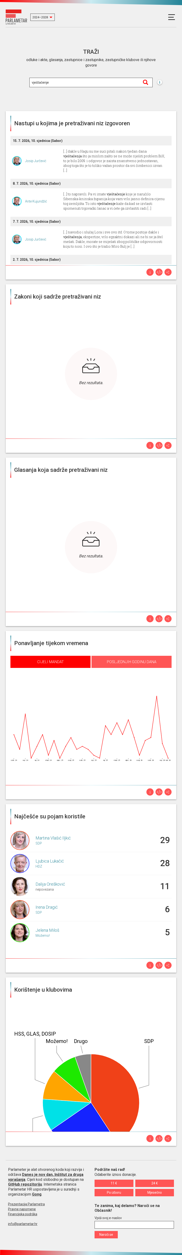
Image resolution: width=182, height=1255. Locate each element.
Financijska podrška (22, 1214)
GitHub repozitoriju (25, 1184)
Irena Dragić (47, 907)
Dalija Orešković (50, 884)
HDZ (39, 866)
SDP (39, 843)
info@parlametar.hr (22, 1224)
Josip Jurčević (35, 161)
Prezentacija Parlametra (26, 1204)
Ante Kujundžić (36, 201)
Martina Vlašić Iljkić (53, 837)
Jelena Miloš (47, 930)
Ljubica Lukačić (50, 861)
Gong (36, 1194)
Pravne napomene (22, 1209)
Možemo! (43, 935)
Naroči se (106, 1234)
